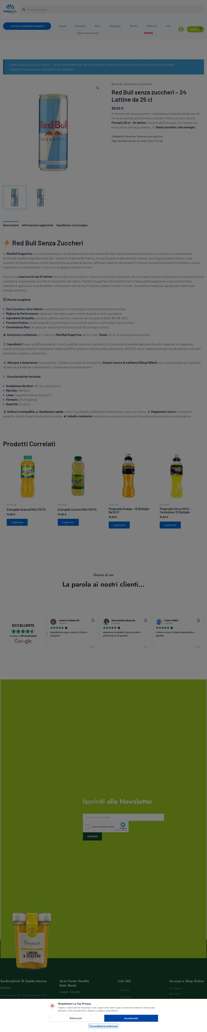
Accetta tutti (131, 1018)
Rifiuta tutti (76, 1018)
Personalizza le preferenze (103, 1025)
